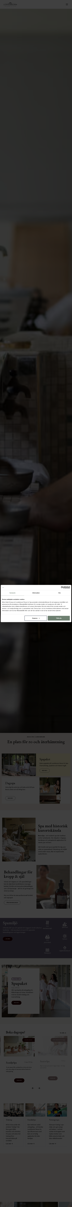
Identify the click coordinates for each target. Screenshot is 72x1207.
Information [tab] (36, 593)
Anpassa (34, 618)
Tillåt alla (58, 618)
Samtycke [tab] (12, 593)
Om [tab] (59, 593)
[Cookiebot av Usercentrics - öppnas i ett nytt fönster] (62, 587)
